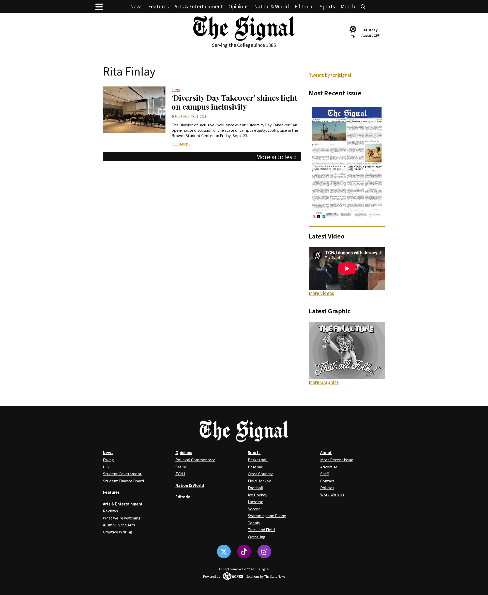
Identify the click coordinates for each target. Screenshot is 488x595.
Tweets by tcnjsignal (330, 75)
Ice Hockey (257, 494)
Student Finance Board (123, 480)
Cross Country (260, 473)
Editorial (304, 6)
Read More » (181, 143)
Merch (348, 6)
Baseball (256, 466)
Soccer (254, 508)
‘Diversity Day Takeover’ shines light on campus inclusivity (234, 102)
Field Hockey (259, 480)
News (136, 6)
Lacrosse (255, 501)
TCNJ (180, 473)
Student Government (122, 473)
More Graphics (324, 382)
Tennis (254, 522)
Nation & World (271, 6)
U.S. (106, 466)
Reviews (110, 510)
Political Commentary (195, 459)
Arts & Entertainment (198, 6)
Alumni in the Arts (119, 524)
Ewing (108, 459)
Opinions (238, 6)
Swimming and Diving (267, 515)
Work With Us (332, 494)
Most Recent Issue (336, 459)
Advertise (329, 466)
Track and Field (261, 529)
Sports (327, 6)
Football (255, 487)
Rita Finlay (182, 116)
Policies (327, 487)
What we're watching (122, 517)
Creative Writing (117, 531)
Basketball (258, 459)
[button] (99, 6)
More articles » (276, 156)
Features (158, 6)
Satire (180, 466)
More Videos (321, 293)
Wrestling (256, 536)
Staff (324, 473)
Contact (327, 480)
